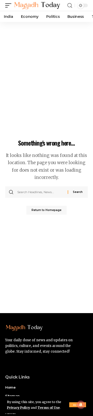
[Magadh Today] (37, 5)
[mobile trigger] (9, 5)
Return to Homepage (46, 210)
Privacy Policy (18, 408)
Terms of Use (48, 408)
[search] (69, 6)
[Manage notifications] (81, 404)
